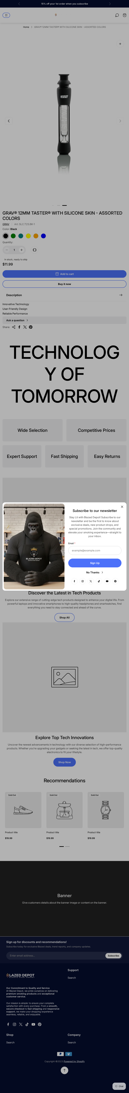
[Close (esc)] (122, 507)
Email (71, 543)
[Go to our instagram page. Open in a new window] (82, 581)
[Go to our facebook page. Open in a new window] (74, 581)
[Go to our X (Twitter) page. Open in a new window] (91, 581)
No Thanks (92, 572)
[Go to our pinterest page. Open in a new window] (115, 581)
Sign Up (95, 563)
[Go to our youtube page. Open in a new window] (107, 581)
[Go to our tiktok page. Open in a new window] (99, 581)
